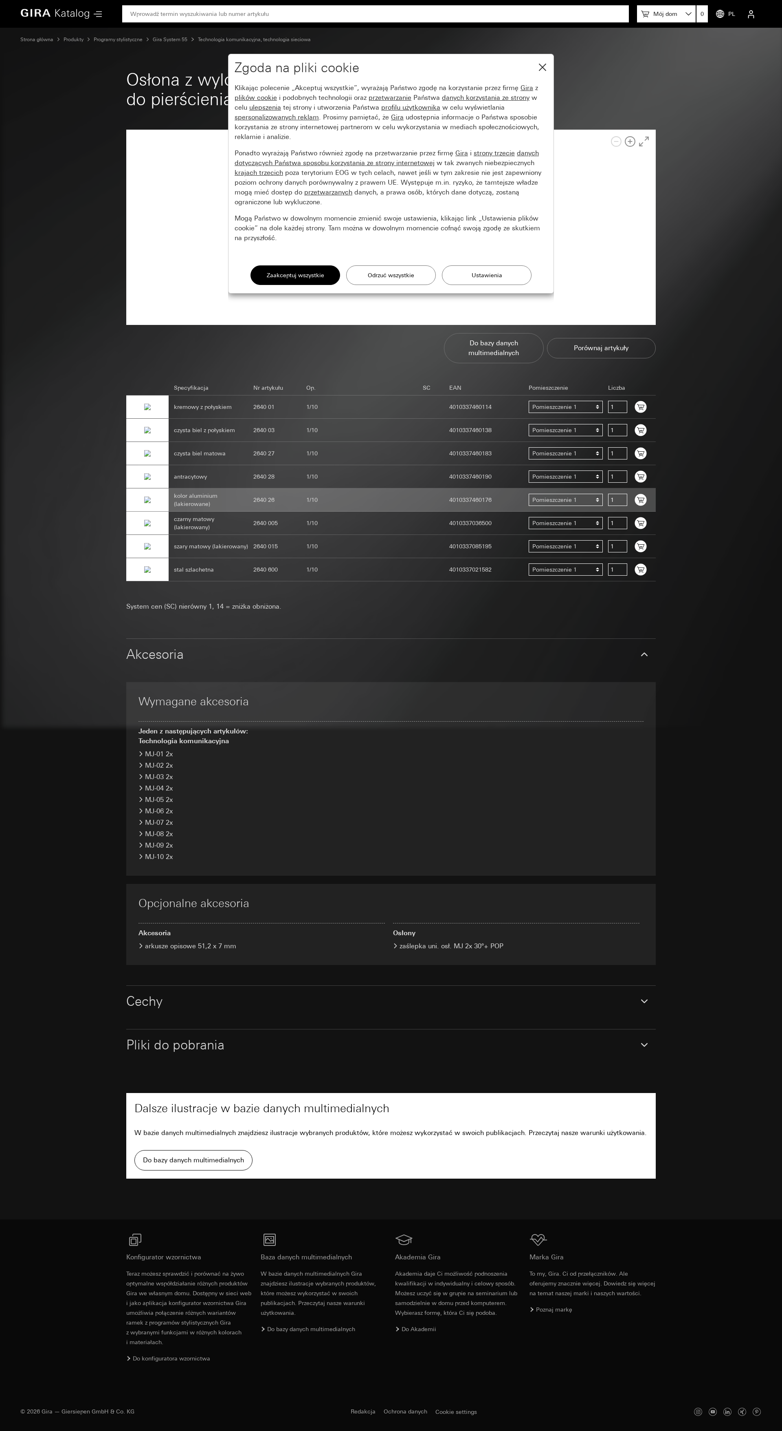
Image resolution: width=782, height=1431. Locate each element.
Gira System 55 (170, 39)
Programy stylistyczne (118, 39)
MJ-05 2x (159, 800)
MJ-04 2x (159, 788)
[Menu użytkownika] (751, 13)
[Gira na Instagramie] (698, 1412)
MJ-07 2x (159, 822)
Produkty (73, 39)
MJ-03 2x (159, 777)
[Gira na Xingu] (742, 1412)
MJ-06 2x (159, 811)
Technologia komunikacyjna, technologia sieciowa (254, 39)
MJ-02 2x (159, 765)
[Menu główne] (96, 14)
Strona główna (36, 39)
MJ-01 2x (159, 754)
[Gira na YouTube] (713, 1412)
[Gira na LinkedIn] (727, 1412)
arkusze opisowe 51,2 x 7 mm (190, 946)
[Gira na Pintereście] (757, 1412)
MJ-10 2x (159, 857)
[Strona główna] (55, 14)
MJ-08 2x (159, 834)
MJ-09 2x (159, 845)
